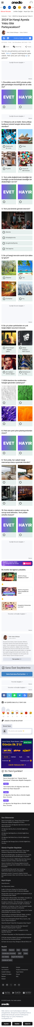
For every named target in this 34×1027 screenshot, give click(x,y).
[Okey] (9, 7)
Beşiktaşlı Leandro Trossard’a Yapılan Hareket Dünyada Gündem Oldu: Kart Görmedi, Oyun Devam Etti (17, 874)
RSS (17, 976)
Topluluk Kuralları (6, 974)
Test (9, 16)
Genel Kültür (7, 775)
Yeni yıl (8, 53)
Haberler (4, 16)
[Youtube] (15, 984)
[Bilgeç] (29, 7)
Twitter (4, 950)
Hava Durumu (5, 883)
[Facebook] (7, 984)
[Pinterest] (19, 984)
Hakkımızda (5, 967)
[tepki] (3, 713)
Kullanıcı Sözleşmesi (22, 969)
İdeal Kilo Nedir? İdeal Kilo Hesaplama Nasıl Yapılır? (16, 923)
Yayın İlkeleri (19, 972)
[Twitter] (11, 984)
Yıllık (28, 757)
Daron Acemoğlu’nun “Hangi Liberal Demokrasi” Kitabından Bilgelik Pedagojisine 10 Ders (17, 779)
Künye (18, 974)
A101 (19, 953)
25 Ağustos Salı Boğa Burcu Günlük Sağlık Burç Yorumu (17, 804)
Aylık (20, 757)
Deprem (11, 950)
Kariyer (18, 967)
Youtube (25, 950)
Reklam (4, 976)
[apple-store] (7, 993)
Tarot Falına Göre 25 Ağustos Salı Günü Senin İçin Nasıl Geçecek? (16, 787)
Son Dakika (5, 956)
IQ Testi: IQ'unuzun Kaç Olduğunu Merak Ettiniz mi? (16, 941)
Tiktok (25, 953)
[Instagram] (3, 984)
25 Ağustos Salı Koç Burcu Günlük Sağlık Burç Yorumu (16, 796)
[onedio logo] (16, 1004)
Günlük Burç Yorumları (8, 953)
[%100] (14, 7)
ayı (27, 56)
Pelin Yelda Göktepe (17, 32)
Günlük (6, 757)
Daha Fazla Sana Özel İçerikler (16, 674)
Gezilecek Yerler (7, 960)
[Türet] (24, 7)
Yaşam (6, 783)
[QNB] (19, 7)
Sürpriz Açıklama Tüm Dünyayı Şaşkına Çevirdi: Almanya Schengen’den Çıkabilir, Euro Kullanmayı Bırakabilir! (16, 864)
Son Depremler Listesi (8, 886)
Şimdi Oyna (27, 742)
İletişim (4, 979)
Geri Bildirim (5, 969)
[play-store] (17, 993)
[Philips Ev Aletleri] (4, 7)
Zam (18, 950)
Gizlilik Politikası (6, 972)
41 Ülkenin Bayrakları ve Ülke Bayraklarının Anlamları (17, 934)
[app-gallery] (27, 993)
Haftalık (13, 757)
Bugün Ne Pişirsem (17, 956)
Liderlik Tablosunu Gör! (16, 765)
